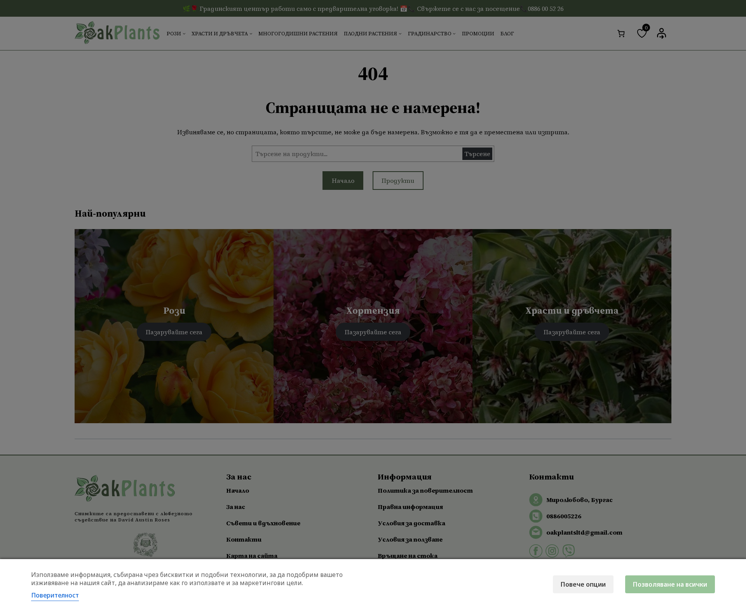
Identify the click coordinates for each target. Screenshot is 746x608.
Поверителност (55, 595)
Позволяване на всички (670, 584)
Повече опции (583, 584)
